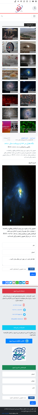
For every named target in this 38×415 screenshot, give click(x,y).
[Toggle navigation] (34, 16)
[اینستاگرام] (30, 1)
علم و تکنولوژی (24, 138)
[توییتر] (18, 1)
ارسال (33, 274)
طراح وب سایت (5, 413)
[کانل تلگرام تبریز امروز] (19, 341)
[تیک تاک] (15, 1)
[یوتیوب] (33, 1)
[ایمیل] (21, 1)
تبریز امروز (32, 138)
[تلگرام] (27, 1)
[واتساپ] (24, 1)
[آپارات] (36, 1)
